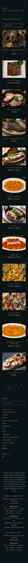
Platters (4, 418)
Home (4, 10)
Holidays (5, 415)
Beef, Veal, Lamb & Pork (10, 437)
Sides (4, 445)
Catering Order (13, 10)
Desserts (4, 448)
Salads (4, 423)
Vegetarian (6, 434)
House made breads (8, 412)
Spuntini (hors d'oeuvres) (10, 420)
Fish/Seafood (7, 440)
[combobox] (12, 25)
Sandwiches (6, 426)
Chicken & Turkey (8, 443)
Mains (4, 431)
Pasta (4, 429)
